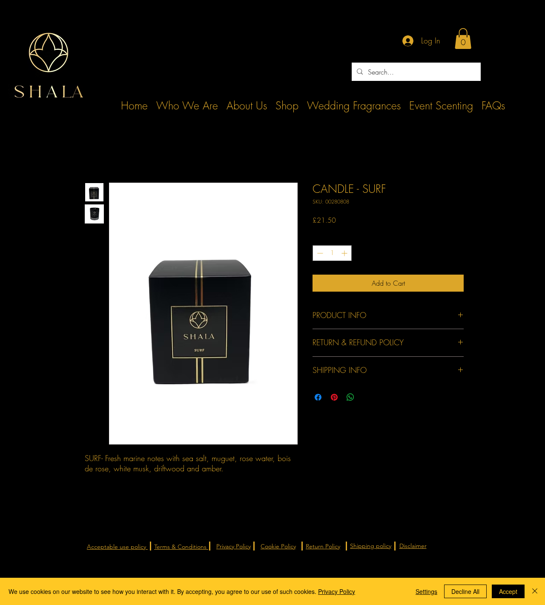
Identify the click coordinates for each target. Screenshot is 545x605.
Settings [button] (426, 591)
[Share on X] (366, 397)
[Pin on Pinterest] (334, 397)
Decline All (465, 591)
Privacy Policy (336, 591)
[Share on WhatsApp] (350, 397)
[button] (463, 38)
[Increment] (345, 253)
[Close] (535, 591)
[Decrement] (319, 253)
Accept (508, 591)
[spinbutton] (332, 253)
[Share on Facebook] (318, 397)
